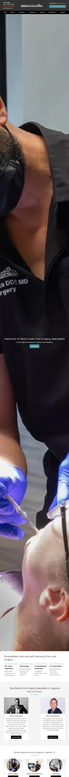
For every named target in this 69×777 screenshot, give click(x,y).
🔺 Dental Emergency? (8, 6)
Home (5, 12)
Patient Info (52, 12)
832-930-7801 (8, 4)
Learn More (34, 346)
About (12, 12)
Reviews (42, 12)
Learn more (16, 737)
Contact (62, 12)
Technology (32, 12)
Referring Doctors (7, 8)
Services (21, 12)
